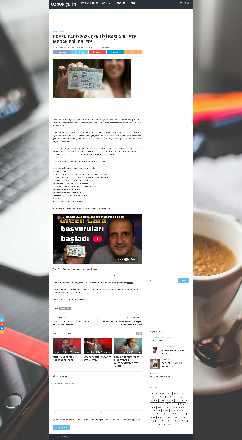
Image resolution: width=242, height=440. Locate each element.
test (169, 417)
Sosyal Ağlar (157, 337)
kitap (173, 410)
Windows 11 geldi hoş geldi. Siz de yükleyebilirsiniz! (72, 323)
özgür (159, 424)
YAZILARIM (106, 3)
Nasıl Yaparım (60, 31)
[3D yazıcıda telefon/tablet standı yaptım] (98, 346)
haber (153, 407)
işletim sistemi (156, 410)
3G (152, 393)
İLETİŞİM (132, 3)
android (169, 393)
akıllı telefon (159, 393)
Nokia (159, 414)
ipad (175, 407)
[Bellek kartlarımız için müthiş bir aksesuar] (67, 346)
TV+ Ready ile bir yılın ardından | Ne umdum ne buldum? (122, 323)
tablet (175, 414)
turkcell (175, 417)
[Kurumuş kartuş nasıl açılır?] (155, 349)
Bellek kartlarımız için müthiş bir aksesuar (64, 359)
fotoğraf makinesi (157, 404)
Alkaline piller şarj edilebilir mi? (172, 364)
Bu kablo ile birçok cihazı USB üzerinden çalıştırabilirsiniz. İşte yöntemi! (127, 362)
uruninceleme (161, 421)
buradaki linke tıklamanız (63, 292)
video (175, 421)
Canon (162, 397)
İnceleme (167, 359)
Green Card (92, 47)
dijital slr (154, 400)
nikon (153, 414)
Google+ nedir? (157, 340)
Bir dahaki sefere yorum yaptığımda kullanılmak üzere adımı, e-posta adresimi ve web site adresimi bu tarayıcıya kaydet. (98, 419)
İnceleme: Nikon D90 (160, 376)
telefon (153, 417)
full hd (168, 404)
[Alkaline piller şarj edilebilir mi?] (155, 363)
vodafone (183, 421)
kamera (166, 410)
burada (94, 269)
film (176, 400)
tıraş (152, 421)
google (182, 404)
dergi (180, 397)
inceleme (160, 407)
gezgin (175, 404)
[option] (67, 349)
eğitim (161, 400)
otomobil (167, 414)
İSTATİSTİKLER (119, 3)
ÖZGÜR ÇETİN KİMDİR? (89, 3)
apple (176, 393)
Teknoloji (169, 337)
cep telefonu (171, 397)
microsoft (180, 410)
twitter (183, 417)
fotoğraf (184, 400)
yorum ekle (79, 47)
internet (168, 407)
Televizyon (161, 417)
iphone (181, 407)
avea (182, 393)
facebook (169, 400)
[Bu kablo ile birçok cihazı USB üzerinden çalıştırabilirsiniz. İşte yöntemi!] (128, 346)
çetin (152, 424)
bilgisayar (154, 397)
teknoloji (183, 414)
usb (169, 421)
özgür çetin (168, 424)
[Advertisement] (121, 17)
